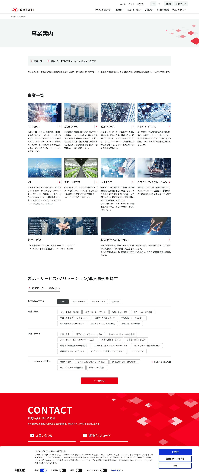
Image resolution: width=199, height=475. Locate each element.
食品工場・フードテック (95, 312)
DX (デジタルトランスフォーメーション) (110, 345)
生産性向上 (64, 334)
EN (159, 4)
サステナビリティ (179, 10)
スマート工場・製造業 (69, 312)
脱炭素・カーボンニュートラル (89, 334)
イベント (131, 4)
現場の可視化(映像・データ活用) (73, 345)
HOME (13, 16)
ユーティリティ (137, 351)
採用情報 (140, 4)
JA (153, 4)
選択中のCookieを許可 (175, 459)
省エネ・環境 (65, 362)
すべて (63, 301)
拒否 (175, 466)
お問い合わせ (181, 4)
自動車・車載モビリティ (105, 318)
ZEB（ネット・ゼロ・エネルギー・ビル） (77, 340)
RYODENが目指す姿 (103, 10)
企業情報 (148, 10)
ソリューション (98, 301)
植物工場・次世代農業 (130, 323)
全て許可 (175, 452)
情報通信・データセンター (132, 318)
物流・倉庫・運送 (119, 312)
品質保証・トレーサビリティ (72, 351)
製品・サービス (134, 10)
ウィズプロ (70, 245)
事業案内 (119, 10)
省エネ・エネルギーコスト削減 (121, 334)
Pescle (70, 248)
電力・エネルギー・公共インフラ (74, 318)
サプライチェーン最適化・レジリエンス (107, 351)
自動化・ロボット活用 (136, 340)
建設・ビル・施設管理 (143, 312)
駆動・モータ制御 (96, 367)
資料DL (168, 4)
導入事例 (115, 301)
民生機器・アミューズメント (72, 323)
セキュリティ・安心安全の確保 (147, 345)
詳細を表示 (115, 470)
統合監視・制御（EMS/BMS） (125, 362)
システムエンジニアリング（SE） (92, 362)
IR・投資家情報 (163, 10)
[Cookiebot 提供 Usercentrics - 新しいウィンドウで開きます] (19, 470)
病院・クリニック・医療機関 (103, 323)
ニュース (123, 4)
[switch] (63, 470)
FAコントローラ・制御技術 (71, 367)
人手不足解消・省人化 (111, 340)
